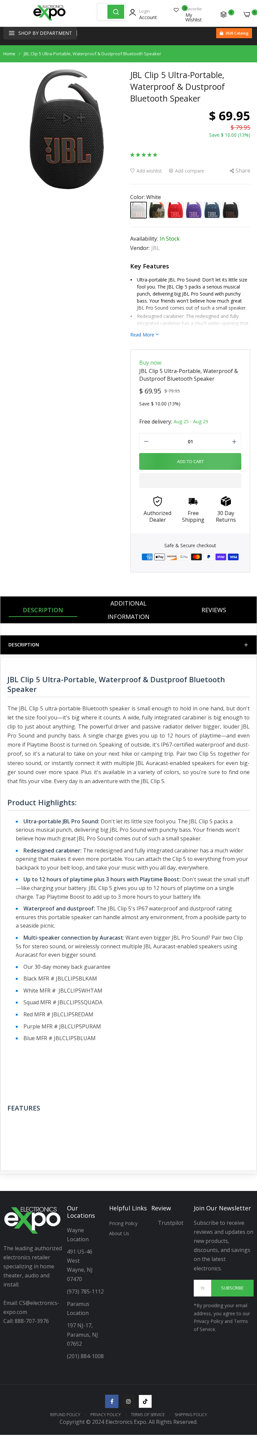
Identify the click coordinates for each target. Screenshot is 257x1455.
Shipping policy (191, 1414)
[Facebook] (111, 1401)
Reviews (213, 610)
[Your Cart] (247, 14)
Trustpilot (170, 1222)
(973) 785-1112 (86, 1291)
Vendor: (140, 248)
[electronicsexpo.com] (49, 20)
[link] (243, 1399)
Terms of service (148, 1414)
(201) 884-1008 (85, 1356)
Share (243, 170)
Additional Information (128, 610)
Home (9, 54)
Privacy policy (105, 1414)
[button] (143, 154)
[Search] (115, 12)
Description (43, 610)
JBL (155, 248)
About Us (119, 1233)
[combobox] (102, 11)
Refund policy (65, 1414)
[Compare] (223, 14)
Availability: (144, 239)
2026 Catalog (237, 33)
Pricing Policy (123, 1223)
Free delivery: (155, 422)
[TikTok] (145, 1401)
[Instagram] (128, 1401)
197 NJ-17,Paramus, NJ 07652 (82, 1334)
